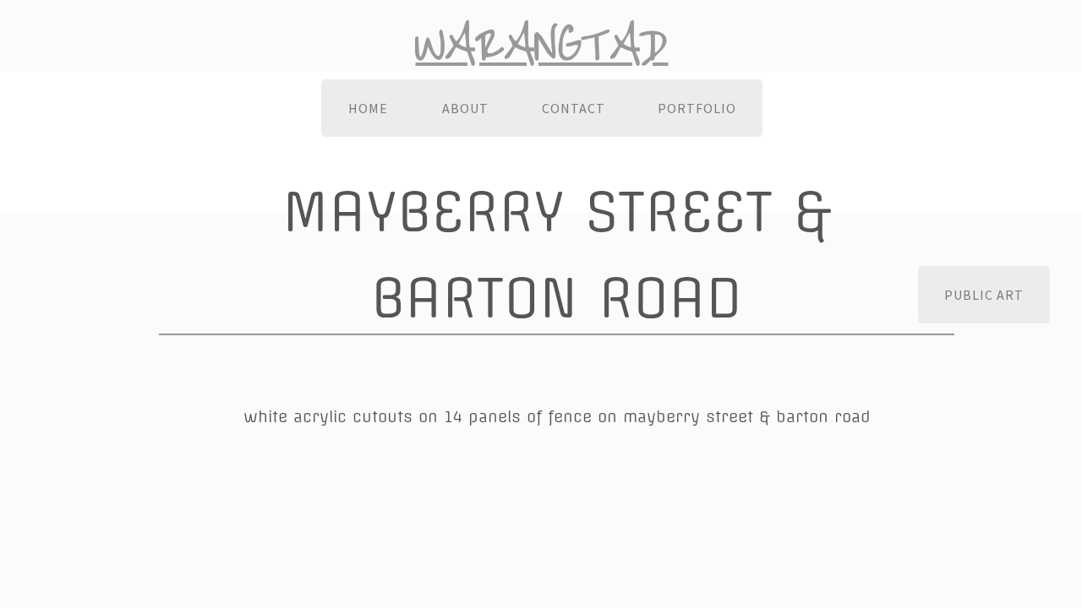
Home (368, 108)
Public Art (984, 294)
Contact (573, 108)
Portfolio (697, 108)
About (465, 108)
